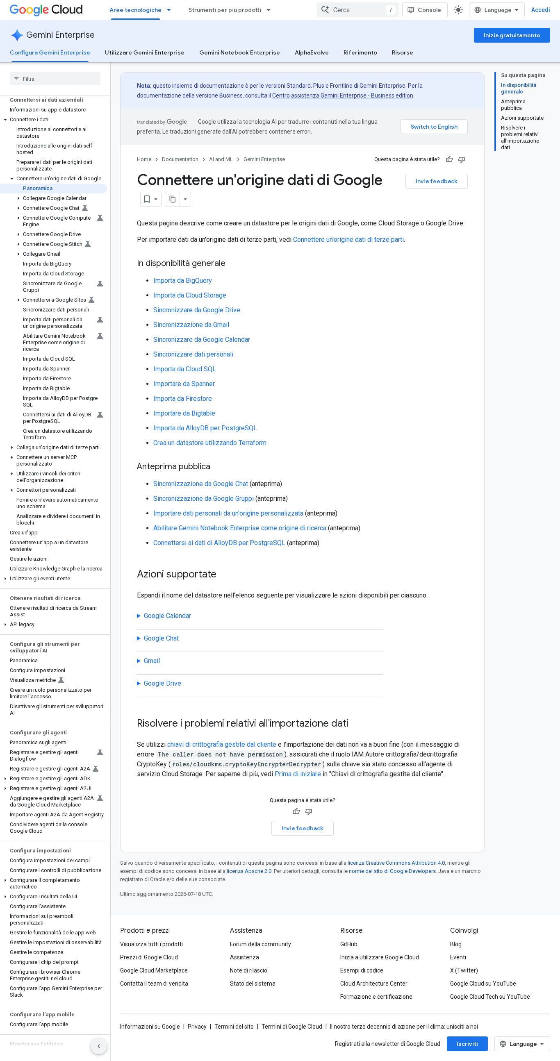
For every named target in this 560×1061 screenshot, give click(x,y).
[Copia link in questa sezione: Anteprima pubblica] (218, 467)
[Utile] (449, 159)
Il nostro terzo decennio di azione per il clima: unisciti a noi (404, 1026)
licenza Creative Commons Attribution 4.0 (396, 863)
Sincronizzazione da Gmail (191, 325)
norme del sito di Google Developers (392, 871)
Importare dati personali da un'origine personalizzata (228, 513)
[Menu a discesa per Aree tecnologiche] (171, 10)
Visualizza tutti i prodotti (151, 944)
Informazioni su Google (150, 1026)
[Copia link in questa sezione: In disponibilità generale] (233, 264)
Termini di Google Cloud (292, 1026)
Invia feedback (437, 181)
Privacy (197, 1026)
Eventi (458, 957)
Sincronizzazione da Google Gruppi (203, 498)
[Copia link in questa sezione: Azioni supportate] (224, 575)
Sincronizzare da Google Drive (196, 310)
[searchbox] (55, 78)
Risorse (402, 52)
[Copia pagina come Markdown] (172, 199)
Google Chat (161, 638)
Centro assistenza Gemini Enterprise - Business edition (342, 95)
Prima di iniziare (298, 774)
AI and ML (221, 159)
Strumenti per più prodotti (225, 10)
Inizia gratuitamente (512, 35)
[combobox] (358, 9)
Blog (456, 944)
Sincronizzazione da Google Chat (200, 484)
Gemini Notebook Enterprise (239, 52)
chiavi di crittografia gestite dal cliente (221, 744)
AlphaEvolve (312, 52)
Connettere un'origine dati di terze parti (348, 239)
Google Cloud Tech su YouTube (490, 996)
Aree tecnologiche (135, 10)
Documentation (180, 159)
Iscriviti (467, 1043)
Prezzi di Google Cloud (149, 957)
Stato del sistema (252, 983)
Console (429, 10)
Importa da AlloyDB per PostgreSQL (205, 428)
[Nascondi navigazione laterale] (99, 1046)
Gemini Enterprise (60, 35)
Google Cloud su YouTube (483, 983)
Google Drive (162, 683)
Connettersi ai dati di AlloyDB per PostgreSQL (219, 543)
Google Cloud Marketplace (154, 970)
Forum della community (260, 944)
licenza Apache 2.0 (249, 871)
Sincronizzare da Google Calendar (201, 339)
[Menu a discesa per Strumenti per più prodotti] (271, 10)
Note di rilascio (248, 970)
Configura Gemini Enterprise (50, 52)
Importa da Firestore (182, 398)
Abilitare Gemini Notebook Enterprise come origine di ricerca (239, 528)
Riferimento (360, 52)
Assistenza (244, 957)
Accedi (540, 10)
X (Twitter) (464, 970)
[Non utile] (461, 159)
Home (144, 159)
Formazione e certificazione (376, 996)
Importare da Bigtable (184, 413)
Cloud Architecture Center (373, 983)
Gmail (152, 661)
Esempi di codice (361, 970)
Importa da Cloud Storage (189, 295)
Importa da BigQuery (182, 280)
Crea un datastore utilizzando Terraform (209, 443)
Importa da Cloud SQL (184, 369)
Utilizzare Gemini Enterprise (144, 52)
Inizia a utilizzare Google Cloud (379, 957)
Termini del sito (234, 1026)
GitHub (348, 944)
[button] (53, 120)
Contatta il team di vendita (154, 983)
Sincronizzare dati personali (193, 354)
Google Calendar (167, 616)
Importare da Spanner (184, 384)
